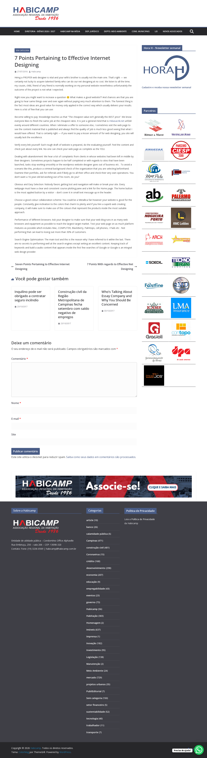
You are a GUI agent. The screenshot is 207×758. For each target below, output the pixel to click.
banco (89, 527)
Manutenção (93, 663)
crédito (90, 561)
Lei (156, 31)
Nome (16, 403)
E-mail (16, 419)
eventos (90, 595)
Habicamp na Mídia (70, 31)
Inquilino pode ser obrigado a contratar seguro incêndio (30, 295)
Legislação (92, 657)
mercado (91, 677)
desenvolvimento (95, 568)
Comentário (19, 359)
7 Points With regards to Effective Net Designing (110, 266)
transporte (92, 732)
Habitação (92, 615)
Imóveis (90, 629)
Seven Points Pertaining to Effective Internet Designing (42, 266)
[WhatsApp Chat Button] (199, 750)
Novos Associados (172, 31)
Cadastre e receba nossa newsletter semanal (166, 87)
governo (90, 602)
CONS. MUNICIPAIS (141, 31)
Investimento (93, 650)
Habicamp (36, 71)
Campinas (91, 540)
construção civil (95, 547)
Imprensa (91, 636)
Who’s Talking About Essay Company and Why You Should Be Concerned (117, 298)
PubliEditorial (93, 691)
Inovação (91, 643)
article (89, 520)
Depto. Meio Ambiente (115, 31)
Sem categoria (22, 50)
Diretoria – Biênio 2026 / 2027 (40, 31)
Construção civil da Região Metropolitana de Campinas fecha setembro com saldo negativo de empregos (73, 304)
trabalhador (93, 725)
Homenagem (93, 622)
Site (13, 434)
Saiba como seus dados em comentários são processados (101, 457)
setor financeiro (95, 704)
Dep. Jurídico (92, 31)
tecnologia (92, 718)
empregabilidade (95, 588)
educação (91, 581)
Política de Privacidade (143, 519)
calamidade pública (97, 533)
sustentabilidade (95, 711)
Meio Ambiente (94, 670)
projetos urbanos (96, 684)
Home (17, 31)
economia (91, 574)
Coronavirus (93, 554)
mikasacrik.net (116, 120)
